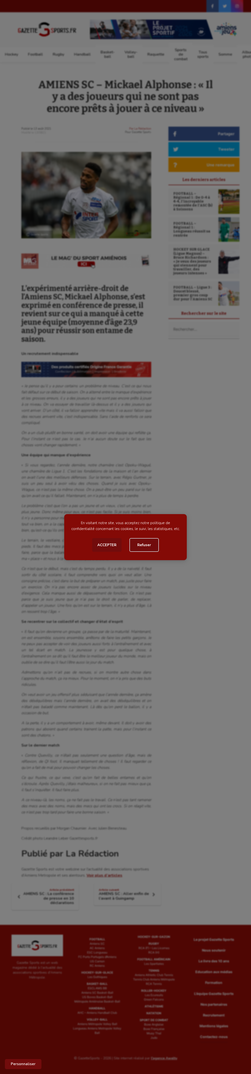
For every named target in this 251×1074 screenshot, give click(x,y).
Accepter (106, 545)
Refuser (144, 545)
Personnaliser (23, 1064)
